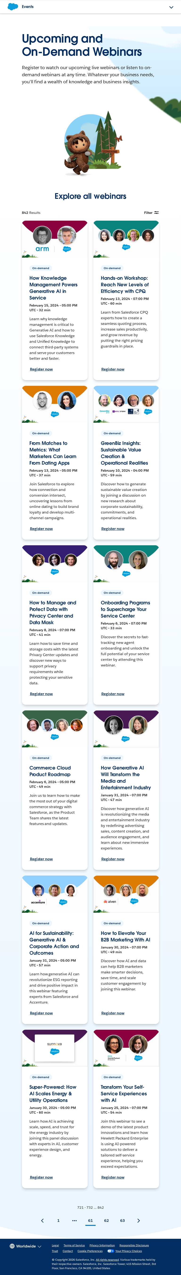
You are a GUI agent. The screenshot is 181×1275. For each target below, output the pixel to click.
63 (122, 1220)
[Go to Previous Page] (42, 1220)
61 (90, 1220)
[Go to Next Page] (138, 1220)
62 (106, 1220)
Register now (41, 369)
